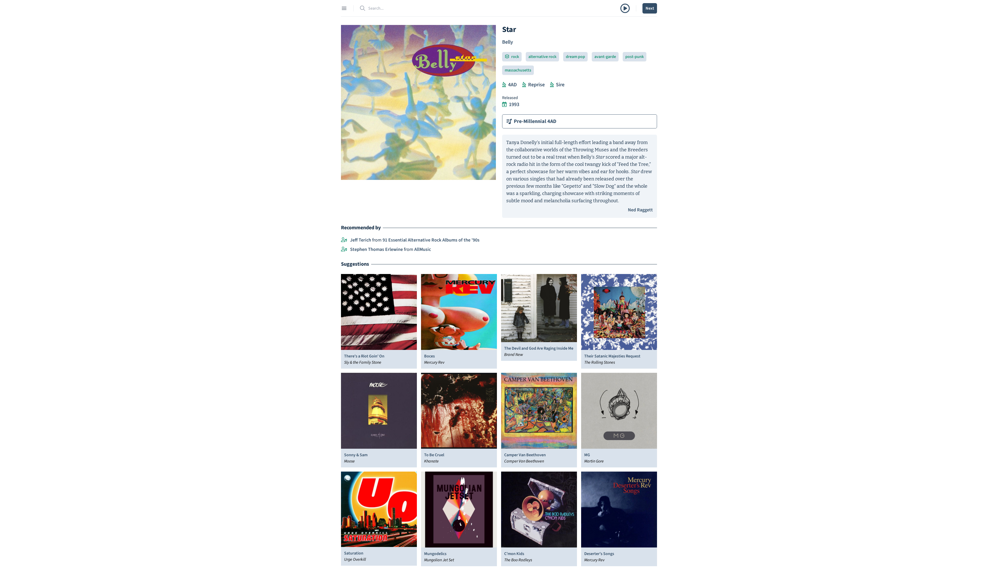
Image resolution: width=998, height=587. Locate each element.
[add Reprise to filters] (524, 84)
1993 (514, 104)
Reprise (536, 84)
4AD (512, 84)
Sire (560, 84)
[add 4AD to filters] (504, 84)
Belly (507, 42)
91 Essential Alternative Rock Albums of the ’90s (431, 240)
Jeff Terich (360, 240)
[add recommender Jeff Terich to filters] (344, 240)
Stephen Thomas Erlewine (376, 249)
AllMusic (422, 249)
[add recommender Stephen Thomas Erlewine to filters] (344, 249)
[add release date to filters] (504, 104)
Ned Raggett (640, 210)
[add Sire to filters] (552, 84)
